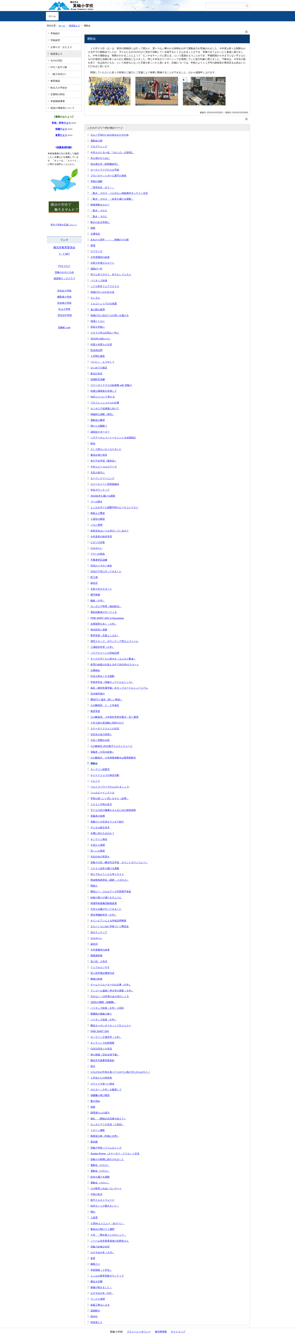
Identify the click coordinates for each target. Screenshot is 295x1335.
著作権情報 (161, 1331)
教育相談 (55, 81)
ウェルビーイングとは (102, 792)
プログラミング (98, 146)
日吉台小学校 (64, 290)
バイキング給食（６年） (103, 1019)
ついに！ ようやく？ (102, 361)
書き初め (95, 1101)
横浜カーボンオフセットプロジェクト (110, 1025)
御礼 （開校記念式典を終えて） (108, 1118)
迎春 (92, 1106)
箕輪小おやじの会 (64, 272)
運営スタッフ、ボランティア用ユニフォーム (114, 641)
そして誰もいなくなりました (106, 449)
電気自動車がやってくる (103, 612)
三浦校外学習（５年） (102, 647)
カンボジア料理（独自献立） (106, 606)
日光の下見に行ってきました (106, 571)
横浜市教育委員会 (64, 247)
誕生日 (94, 583)
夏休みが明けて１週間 (102, 1229)
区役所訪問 (96, 350)
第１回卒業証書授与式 (102, 973)
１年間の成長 (97, 356)
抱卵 (92, 228)
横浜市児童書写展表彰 (102, 1060)
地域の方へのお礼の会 (102, 292)
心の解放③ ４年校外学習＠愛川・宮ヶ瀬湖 (114, 717)
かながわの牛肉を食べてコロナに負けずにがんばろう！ (120, 1072)
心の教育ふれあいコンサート (106, 1188)
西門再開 (95, 594)
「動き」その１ (98, 216)
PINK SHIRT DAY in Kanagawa (107, 618)
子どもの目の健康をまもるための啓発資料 (113, 810)
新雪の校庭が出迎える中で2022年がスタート (114, 664)
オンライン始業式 (100, 769)
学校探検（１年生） (101, 1270)
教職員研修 (96, 955)
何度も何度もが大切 (101, 344)
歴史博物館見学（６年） (103, 914)
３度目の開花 (97, 519)
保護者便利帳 (64, 147)
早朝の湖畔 (96, 181)
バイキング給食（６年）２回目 (107, 1008)
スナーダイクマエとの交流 (104, 728)
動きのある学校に (100, 222)
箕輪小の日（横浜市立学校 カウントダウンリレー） (119, 862)
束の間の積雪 (97, 309)
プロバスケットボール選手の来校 (108, 175)
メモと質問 (96, 525)
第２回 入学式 (98, 961)
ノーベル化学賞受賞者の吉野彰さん (109, 1240)
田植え (94, 885)
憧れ (92, 1211)
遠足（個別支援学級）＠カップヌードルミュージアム (119, 687)
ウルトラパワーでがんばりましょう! (109, 786)
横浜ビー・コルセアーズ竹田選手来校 (110, 891)
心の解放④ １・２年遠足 (104, 705)
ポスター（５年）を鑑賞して (106, 1089)
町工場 (94, 577)
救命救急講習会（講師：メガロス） (109, 880)
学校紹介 (55, 33)
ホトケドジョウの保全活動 (104, 775)
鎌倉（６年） (97, 600)
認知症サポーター (100, 431)
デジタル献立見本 (100, 827)
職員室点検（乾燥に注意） (104, 1136)
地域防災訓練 (97, 379)
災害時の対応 (58, 94)
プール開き (96, 501)
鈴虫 (92, 443)
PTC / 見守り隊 (59, 67)
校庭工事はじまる (100, 1305)
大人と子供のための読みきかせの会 (109, 134)
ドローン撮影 (97, 1130)
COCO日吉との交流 (101, 1048)
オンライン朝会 (98, 839)
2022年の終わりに (100, 338)
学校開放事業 (58, 101)
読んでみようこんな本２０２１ (107, 874)
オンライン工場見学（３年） (106, 1037)
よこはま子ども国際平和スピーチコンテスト (114, 507)
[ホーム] (126, 6)
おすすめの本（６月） (102, 1252)
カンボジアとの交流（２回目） (107, 1124)
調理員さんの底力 (100, 1112)
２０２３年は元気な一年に (104, 332)
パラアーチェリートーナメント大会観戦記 (113, 437)
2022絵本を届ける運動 (102, 495)
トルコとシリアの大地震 (103, 303)
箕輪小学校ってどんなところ (106, 1147)
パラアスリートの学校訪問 (104, 653)
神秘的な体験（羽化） (102, 414)
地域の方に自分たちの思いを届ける (109, 315)
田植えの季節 (97, 513)
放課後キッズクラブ (64, 278)
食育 (92, 1258)
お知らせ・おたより (61, 47)
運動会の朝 (96, 140)
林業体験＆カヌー (100, 204)
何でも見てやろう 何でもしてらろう (110, 274)
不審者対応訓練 (98, 559)
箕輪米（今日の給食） (102, 752)
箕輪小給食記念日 (100, 1246)
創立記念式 (96, 373)
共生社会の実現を (100, 856)
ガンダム (95, 297)
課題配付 (95, 1310)
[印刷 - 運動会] (246, 31)
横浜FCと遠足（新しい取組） (106, 699)
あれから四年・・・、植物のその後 (109, 239)
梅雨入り (95, 1264)
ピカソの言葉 (97, 542)
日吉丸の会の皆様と (101, 734)
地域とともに (97, 321)
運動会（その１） (100, 1182)
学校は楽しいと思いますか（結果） (109, 798)
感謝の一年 (96, 268)
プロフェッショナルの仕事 (104, 402)
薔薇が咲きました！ (101, 1287)
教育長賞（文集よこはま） (104, 635)
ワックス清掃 (97, 1299)
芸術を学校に (97, 327)
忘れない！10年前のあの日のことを (109, 996)
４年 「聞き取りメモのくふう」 (108, 1235)
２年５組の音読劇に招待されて (107, 722)
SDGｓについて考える (102, 396)
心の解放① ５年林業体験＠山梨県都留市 (113, 757)
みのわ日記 (56, 60)
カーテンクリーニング (102, 478)
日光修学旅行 (97, 693)
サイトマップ (178, 1331)
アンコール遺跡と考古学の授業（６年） (112, 990)
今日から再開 (97, 845)
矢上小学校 (64, 309)
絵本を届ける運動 (100, 1176)
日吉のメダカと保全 (101, 565)
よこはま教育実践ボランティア (107, 1275)
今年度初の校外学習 (101, 536)
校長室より (74, 25)
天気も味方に (97, 472)
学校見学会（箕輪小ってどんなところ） (112, 682)
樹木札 (94, 1316)
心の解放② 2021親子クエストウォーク (111, 746)
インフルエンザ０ (100, 967)
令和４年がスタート (101, 589)
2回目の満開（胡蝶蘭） (103, 1002)
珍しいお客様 (97, 850)
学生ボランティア (100, 489)
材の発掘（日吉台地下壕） (104, 1054)
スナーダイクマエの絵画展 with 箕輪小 (111, 385)
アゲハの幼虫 (97, 553)
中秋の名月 (96, 1194)
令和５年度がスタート (102, 263)
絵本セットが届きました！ (104, 1205)
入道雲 (94, 1217)
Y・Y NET (64, 253)
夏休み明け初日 (98, 455)
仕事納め (95, 670)
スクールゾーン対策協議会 (104, 484)
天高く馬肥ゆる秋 (100, 740)
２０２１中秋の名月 (101, 804)
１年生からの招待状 (101, 1077)
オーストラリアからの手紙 (104, 169)
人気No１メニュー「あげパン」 (107, 1223)
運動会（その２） (100, 1171)
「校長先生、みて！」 (102, 187)
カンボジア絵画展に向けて (104, 408)
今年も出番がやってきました (106, 909)
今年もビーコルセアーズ (103, 466)
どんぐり (95, 781)
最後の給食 (96, 978)
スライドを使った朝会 (102, 1083)
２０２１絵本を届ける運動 (104, 868)
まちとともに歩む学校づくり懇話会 (109, 926)
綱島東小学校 (64, 296)
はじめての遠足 (98, 367)
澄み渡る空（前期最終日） (104, 164)
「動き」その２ (98, 210)
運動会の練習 (97, 420)
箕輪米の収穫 (97, 816)
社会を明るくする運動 (102, 676)
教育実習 (95, 711)
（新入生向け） (59, 74)
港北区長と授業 (98, 629)
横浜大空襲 (96, 1281)
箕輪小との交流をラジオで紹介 (107, 821)
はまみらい (96, 548)
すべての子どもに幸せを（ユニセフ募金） (113, 658)
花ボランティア (98, 932)
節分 (92, 1066)
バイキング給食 (98, 280)
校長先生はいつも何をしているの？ (109, 530)
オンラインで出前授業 (102, 1042)
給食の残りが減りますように (106, 897)
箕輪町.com (64, 327)
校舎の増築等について (62, 108)
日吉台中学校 (65, 315)
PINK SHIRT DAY (99, 1031)
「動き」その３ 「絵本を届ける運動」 (112, 199)
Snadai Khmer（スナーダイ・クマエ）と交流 (114, 1153)
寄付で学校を (57, 224)
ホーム (52, 16)
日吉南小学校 (64, 303)
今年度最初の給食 (100, 257)
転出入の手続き (59, 87)
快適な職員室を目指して (103, 391)
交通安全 (95, 233)
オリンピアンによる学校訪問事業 (108, 920)
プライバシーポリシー (139, 1331)
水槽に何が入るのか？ (102, 833)
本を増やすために (100, 158)
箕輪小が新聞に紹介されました (107, 1159)
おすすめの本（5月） (101, 1293)
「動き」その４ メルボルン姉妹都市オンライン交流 (119, 193)
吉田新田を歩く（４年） (103, 623)
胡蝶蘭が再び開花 (100, 1095)
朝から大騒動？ (98, 425)
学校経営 (55, 40)
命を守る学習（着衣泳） (103, 460)
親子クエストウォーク (102, 1200)
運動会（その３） (100, 1165)
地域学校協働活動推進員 (103, 903)
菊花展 (94, 1141)
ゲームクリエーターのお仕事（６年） (110, 984)
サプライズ (96, 251)
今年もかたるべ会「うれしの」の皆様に (112, 152)
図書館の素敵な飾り (101, 1013)
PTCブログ (64, 266)
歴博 (92, 245)
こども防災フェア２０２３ (104, 286)
